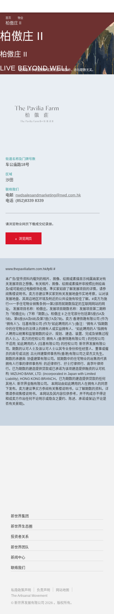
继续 (57, 93)
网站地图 (62, 590)
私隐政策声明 (21, 590)
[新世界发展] (32, 6)
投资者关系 (20, 536)
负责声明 (43, 590)
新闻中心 (18, 557)
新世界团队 (20, 547)
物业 (20, 17)
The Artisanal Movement (29, 596)
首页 (8, 17)
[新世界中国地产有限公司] (57, 470)
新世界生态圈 (21, 526)
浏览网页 (25, 239)
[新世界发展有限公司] (57, 448)
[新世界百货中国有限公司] (57, 492)
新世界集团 (20, 516)
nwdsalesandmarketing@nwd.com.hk (48, 195)
